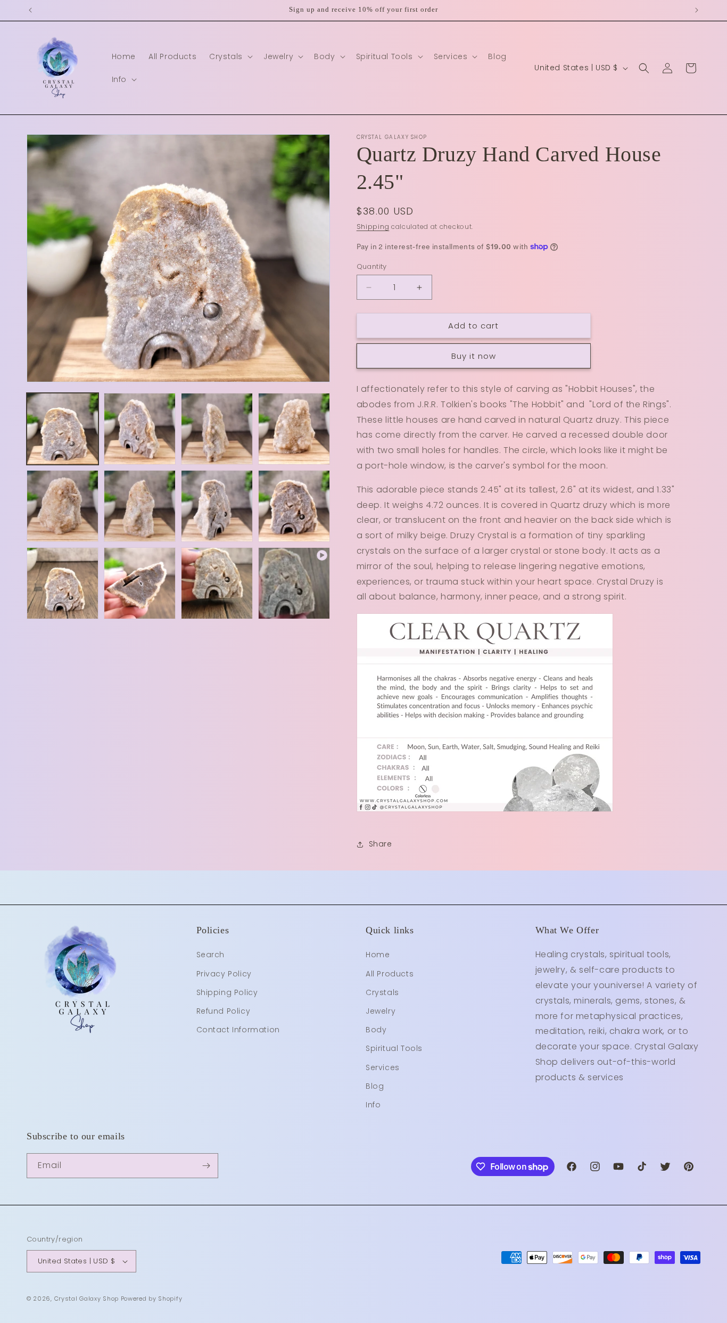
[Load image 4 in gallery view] (294, 429)
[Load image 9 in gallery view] (62, 583)
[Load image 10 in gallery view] (140, 583)
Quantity (372, 266)
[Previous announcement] (30, 10)
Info (373, 1104)
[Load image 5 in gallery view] (62, 506)
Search (210, 954)
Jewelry (380, 1011)
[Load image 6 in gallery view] (140, 506)
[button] (230, 56)
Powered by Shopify (152, 1298)
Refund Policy (223, 1011)
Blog (375, 1086)
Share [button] (380, 844)
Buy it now (473, 355)
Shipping (373, 226)
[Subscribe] (206, 1165)
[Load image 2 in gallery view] (140, 429)
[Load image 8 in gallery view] (294, 506)
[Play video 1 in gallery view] (294, 583)
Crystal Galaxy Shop (86, 1298)
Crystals (382, 992)
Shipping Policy (227, 992)
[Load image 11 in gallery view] (217, 583)
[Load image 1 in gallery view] (62, 429)
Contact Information (238, 1029)
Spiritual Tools (394, 1048)
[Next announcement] (696, 10)
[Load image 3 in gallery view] (217, 429)
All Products (390, 973)
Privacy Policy (224, 973)
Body (376, 1029)
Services (383, 1067)
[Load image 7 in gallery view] (217, 506)
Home (378, 954)
